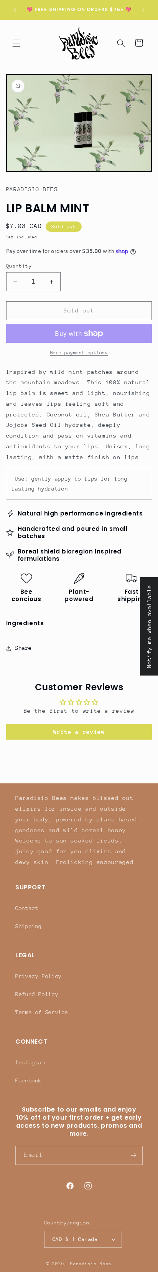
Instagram (30, 1062)
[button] (16, 43)
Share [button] (23, 648)
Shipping (28, 926)
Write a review (79, 732)
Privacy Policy (38, 976)
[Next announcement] (143, 10)
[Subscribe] (133, 1155)
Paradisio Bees (91, 1263)
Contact (26, 908)
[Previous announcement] (14, 10)
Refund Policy (36, 994)
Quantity (19, 266)
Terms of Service (41, 1012)
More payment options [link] (79, 352)
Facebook (28, 1080)
